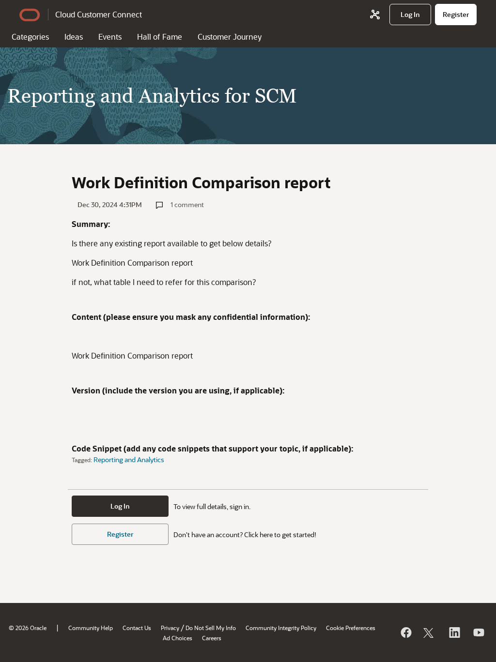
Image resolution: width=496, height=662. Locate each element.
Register (120, 534)
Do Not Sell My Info (211, 628)
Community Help (90, 628)
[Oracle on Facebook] (405, 632)
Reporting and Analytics (128, 459)
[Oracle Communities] (375, 14)
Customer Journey (230, 36)
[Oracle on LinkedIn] (454, 632)
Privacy (170, 628)
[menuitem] (410, 14)
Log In (120, 506)
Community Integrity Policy (281, 628)
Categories (30, 36)
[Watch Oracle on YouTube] (478, 632)
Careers (211, 638)
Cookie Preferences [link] (350, 628)
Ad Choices (177, 638)
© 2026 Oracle (27, 628)
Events (110, 36)
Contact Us (137, 628)
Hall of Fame (159, 36)
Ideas (73, 36)
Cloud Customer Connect (98, 14)
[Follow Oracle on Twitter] (429, 632)
